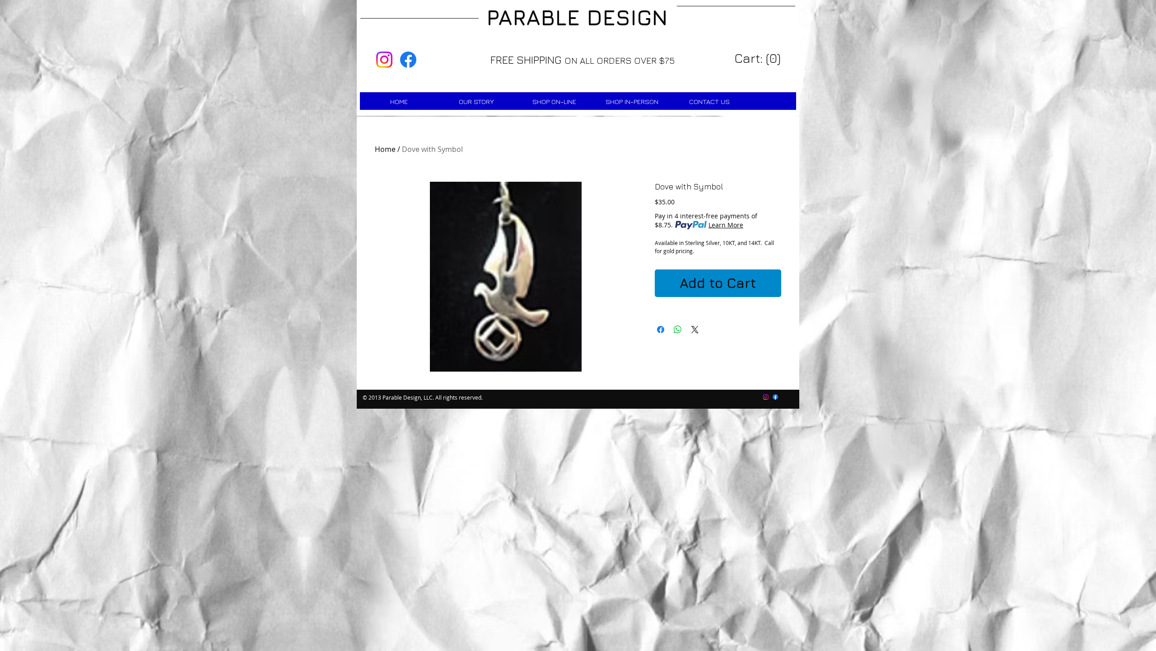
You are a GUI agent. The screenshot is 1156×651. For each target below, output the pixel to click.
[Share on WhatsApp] (677, 329)
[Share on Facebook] (660, 329)
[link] (758, 58)
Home (385, 149)
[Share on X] (695, 329)
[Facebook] (408, 60)
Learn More (726, 225)
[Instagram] (384, 60)
